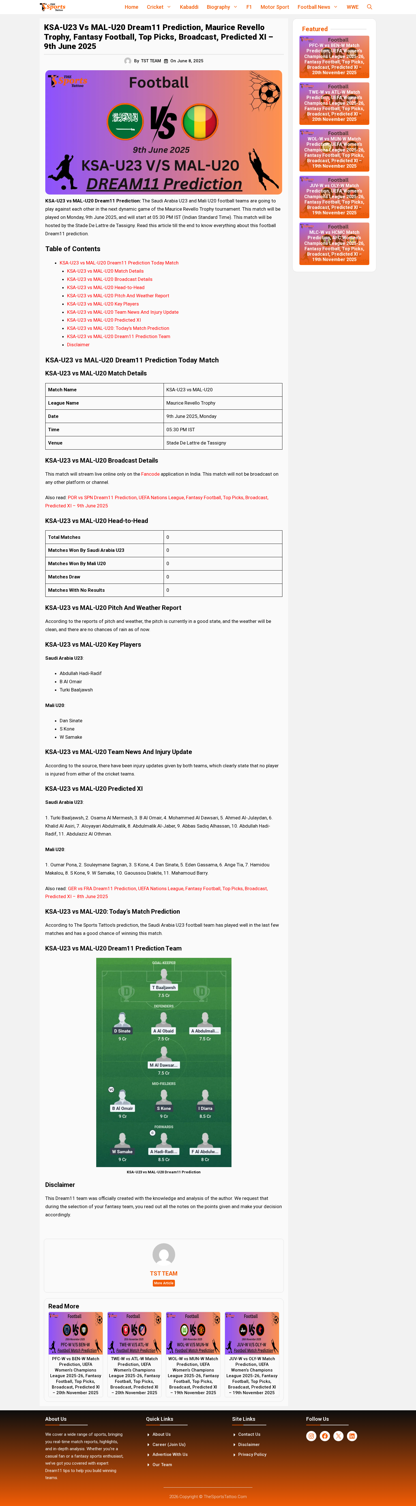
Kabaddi (189, 7)
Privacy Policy (252, 1454)
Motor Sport (275, 7)
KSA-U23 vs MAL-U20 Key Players (103, 304)
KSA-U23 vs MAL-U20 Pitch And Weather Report (118, 295)
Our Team (162, 1464)
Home (131, 7)
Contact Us (249, 1434)
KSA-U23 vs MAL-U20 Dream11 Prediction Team (118, 336)
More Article (163, 1283)
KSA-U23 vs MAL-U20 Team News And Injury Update (123, 312)
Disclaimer (78, 344)
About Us (162, 1434)
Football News (314, 7)
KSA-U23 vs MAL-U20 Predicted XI (104, 320)
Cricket (155, 7)
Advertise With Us (170, 1454)
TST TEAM (151, 60)
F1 (249, 7)
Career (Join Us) (169, 1444)
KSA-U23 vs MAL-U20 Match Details (105, 271)
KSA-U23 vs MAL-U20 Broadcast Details (110, 279)
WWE (353, 7)
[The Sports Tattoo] (52, 7)
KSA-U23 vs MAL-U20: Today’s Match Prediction (118, 328)
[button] (369, 7)
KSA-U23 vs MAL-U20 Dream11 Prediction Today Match (119, 263)
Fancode (151, 474)
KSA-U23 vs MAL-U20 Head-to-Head (106, 287)
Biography (218, 7)
